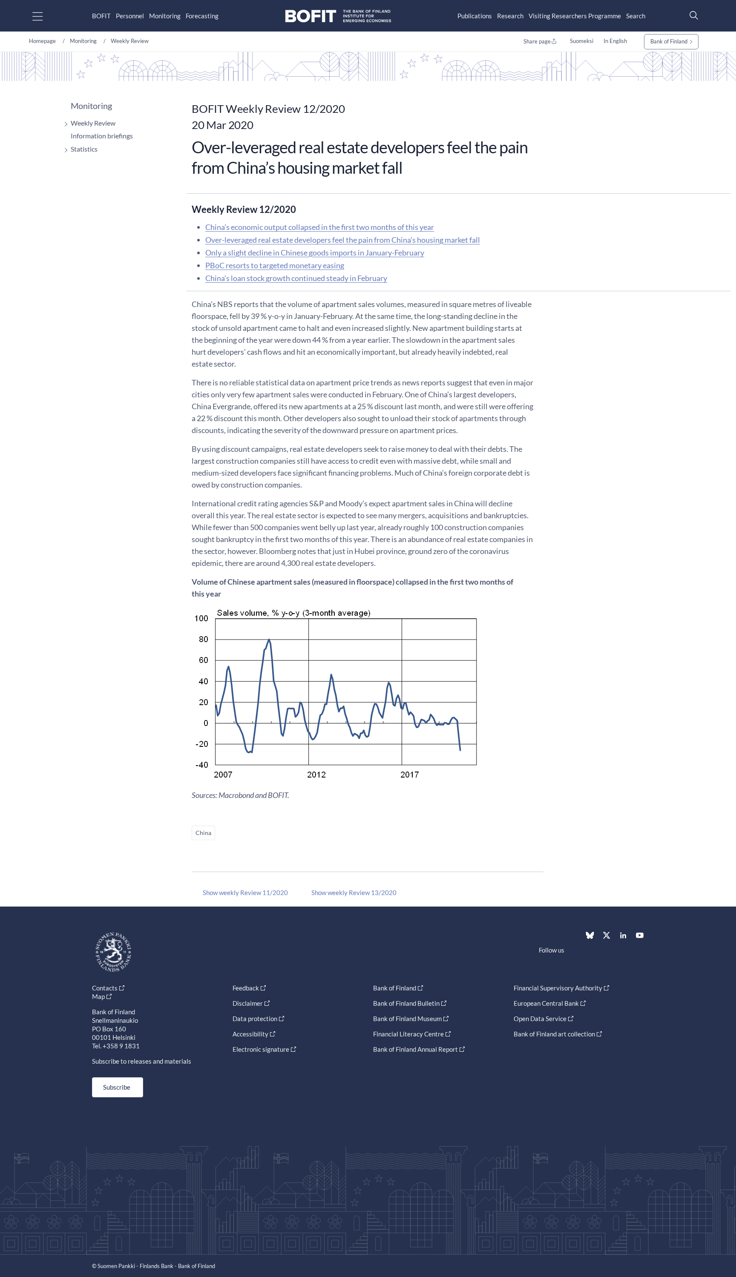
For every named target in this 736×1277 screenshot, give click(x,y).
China (203, 832)
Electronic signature (261, 1049)
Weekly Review (130, 40)
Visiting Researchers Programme (575, 16)
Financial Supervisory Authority (558, 988)
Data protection (255, 1018)
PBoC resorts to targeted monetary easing (274, 265)
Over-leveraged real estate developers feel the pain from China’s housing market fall (342, 239)
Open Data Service (540, 1018)
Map (98, 996)
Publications (474, 16)
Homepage (42, 40)
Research (510, 16)
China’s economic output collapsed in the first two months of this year (319, 227)
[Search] (692, 15)
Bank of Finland (668, 41)
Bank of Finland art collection (554, 1034)
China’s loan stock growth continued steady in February (296, 278)
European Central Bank (546, 1003)
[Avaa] (64, 124)
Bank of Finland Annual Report (415, 1049)
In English (615, 40)
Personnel (130, 16)
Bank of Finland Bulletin (406, 1003)
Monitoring (165, 16)
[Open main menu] (45, 16)
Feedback (246, 988)
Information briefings (102, 136)
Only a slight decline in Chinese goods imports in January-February (314, 252)
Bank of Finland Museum (407, 1018)
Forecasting (202, 16)
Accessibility (250, 1034)
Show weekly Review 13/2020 (354, 892)
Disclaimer (248, 1003)
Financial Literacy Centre (408, 1034)
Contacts (105, 988)
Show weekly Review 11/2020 (245, 892)
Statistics (84, 149)
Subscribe (116, 1087)
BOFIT (101, 16)
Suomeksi (581, 40)
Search (635, 16)
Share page (537, 41)
